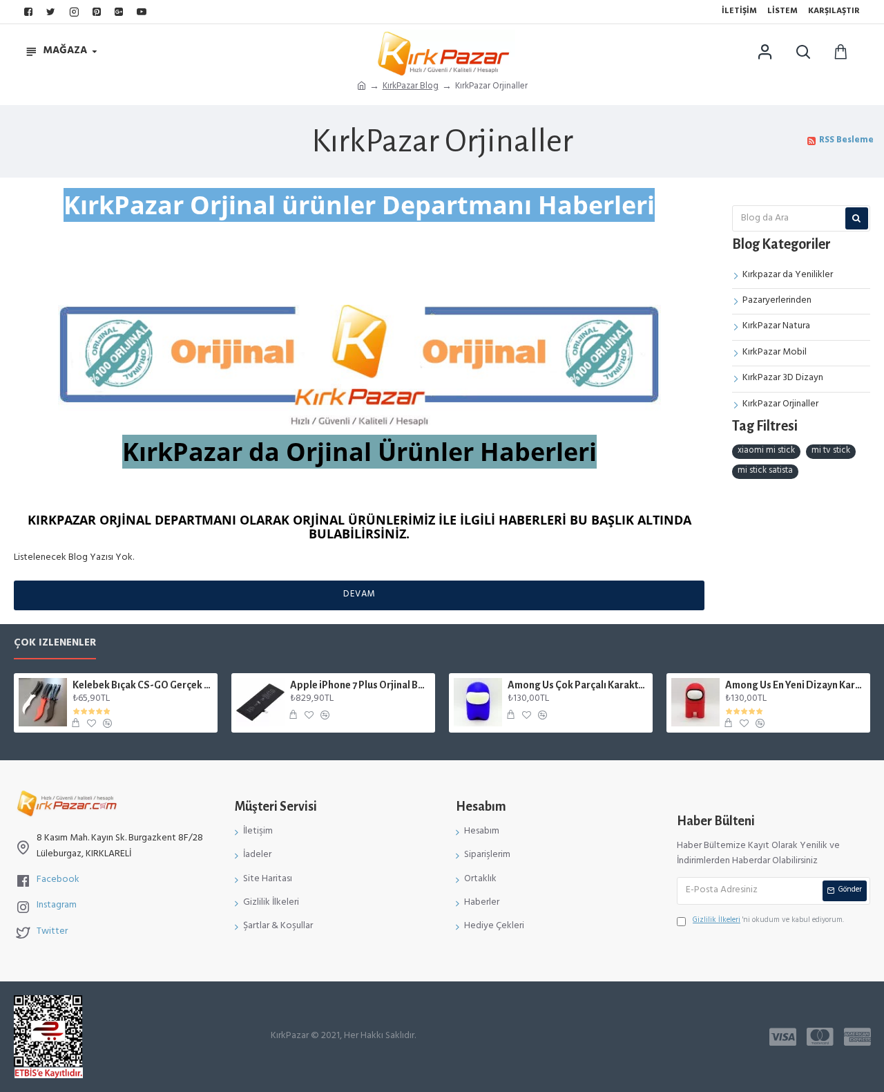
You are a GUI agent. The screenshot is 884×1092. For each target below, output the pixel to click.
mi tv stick (830, 451)
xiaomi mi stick (766, 451)
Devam (359, 595)
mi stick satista (765, 471)
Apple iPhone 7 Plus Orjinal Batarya (360, 684)
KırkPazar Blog (411, 87)
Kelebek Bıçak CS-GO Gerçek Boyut (143, 684)
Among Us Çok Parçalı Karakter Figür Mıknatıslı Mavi (578, 684)
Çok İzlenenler (55, 646)
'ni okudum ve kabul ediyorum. (768, 921)
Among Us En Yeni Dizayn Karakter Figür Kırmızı (795, 684)
